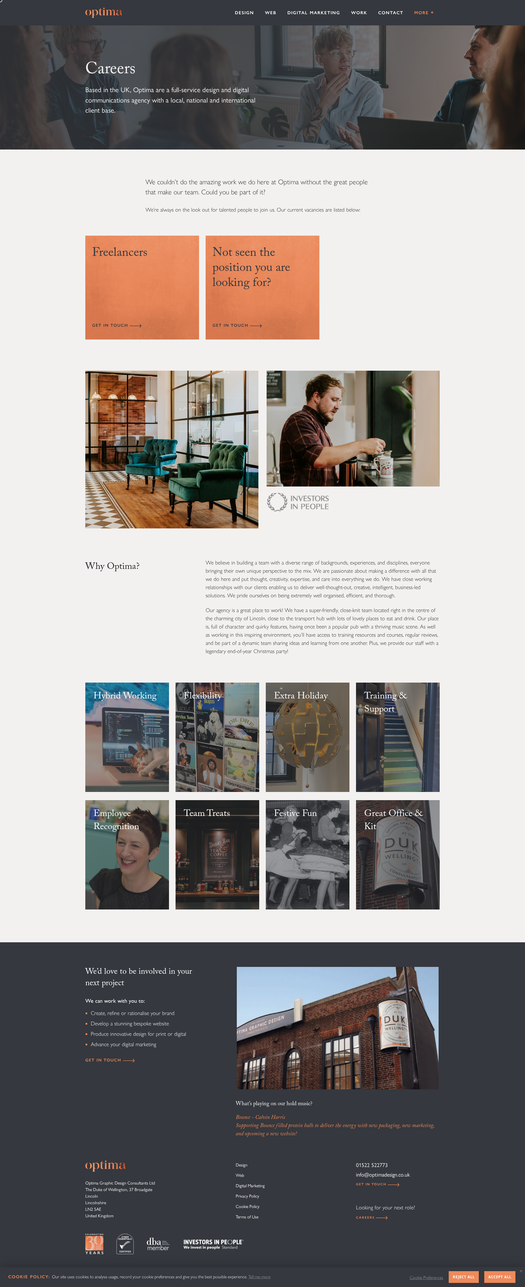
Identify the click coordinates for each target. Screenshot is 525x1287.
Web (270, 12)
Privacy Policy (247, 1196)
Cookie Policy (247, 1206)
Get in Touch (111, 325)
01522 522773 (372, 1165)
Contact (390, 12)
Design (244, 12)
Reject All (464, 1276)
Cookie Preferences (426, 1277)
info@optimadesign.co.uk (383, 1174)
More (424, 13)
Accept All (499, 1276)
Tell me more (259, 1276)
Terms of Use (247, 1216)
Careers (366, 1217)
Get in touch (104, 1060)
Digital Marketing (313, 12)
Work (359, 12)
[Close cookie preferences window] (521, 1271)
